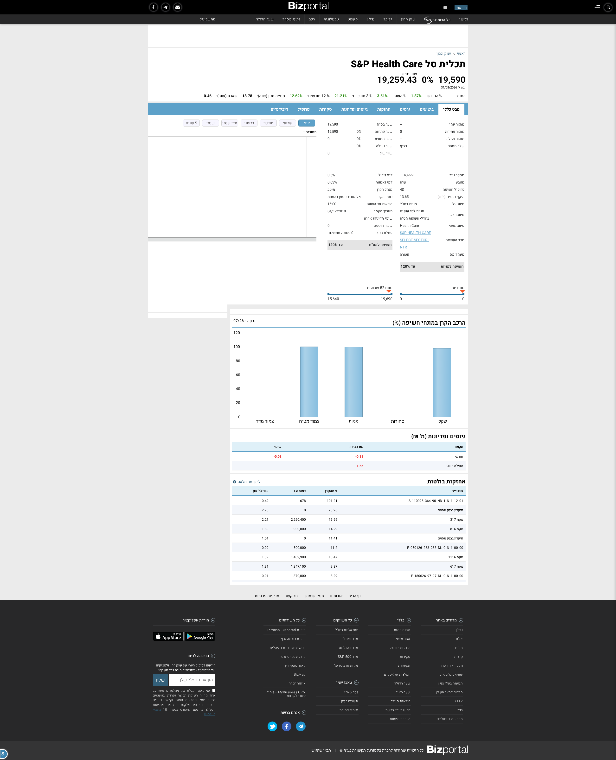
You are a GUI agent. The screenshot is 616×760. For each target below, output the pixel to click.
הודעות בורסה (400, 647)
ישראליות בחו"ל (346, 630)
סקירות (325, 109)
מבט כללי (451, 109)
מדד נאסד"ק (349, 638)
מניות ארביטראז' (346, 665)
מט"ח (459, 647)
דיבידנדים (279, 109)
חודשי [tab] (268, 123)
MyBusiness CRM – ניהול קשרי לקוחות (286, 694)
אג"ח (459, 638)
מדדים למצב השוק (449, 692)
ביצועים (427, 109)
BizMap (300, 674)
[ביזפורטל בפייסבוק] (153, 7)
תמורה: (311, 131)
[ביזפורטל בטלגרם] (165, 7)
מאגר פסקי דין (295, 665)
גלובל (388, 19)
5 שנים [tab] (191, 123)
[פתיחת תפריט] (596, 8)
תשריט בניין (349, 701)
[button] (4, 754)
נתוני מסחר (291, 19)
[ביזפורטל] (308, 6)
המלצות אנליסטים (397, 674)
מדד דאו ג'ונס (348, 647)
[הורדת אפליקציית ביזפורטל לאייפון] (168, 640)
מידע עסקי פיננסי (293, 656)
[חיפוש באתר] (608, 7)
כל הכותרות (441, 20)
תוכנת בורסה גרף (293, 638)
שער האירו (403, 692)
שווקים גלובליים (451, 674)
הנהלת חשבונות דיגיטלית (288, 647)
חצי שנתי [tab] (229, 123)
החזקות (383, 109)
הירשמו (461, 7)
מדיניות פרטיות (267, 596)
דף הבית (354, 596)
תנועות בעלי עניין (450, 683)
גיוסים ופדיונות (354, 109)
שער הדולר (265, 19)
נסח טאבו (351, 692)
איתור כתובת (349, 710)
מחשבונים (207, 19)
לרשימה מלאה (248, 482)
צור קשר (292, 596)
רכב (312, 19)
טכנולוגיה (331, 19)
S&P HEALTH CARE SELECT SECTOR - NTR (415, 240)
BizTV (458, 701)
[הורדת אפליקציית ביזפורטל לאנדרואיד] (200, 640)
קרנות (458, 656)
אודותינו (336, 596)
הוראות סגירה (401, 701)
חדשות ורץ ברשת (398, 710)
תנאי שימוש (314, 596)
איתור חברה (297, 683)
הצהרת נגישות (400, 719)
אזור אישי (403, 638)
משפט (353, 19)
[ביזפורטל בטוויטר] (272, 726)
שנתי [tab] (210, 123)
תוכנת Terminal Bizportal (286, 630)
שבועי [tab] (287, 123)
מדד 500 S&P (348, 656)
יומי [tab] (307, 123)
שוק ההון (408, 19)
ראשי (463, 19)
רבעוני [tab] (249, 123)
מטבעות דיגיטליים (450, 719)
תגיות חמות (402, 630)
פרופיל (304, 109)
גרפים (405, 109)
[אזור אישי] (445, 7)
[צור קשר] (177, 7)
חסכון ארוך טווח (451, 665)
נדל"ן (371, 19)
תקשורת (404, 665)
